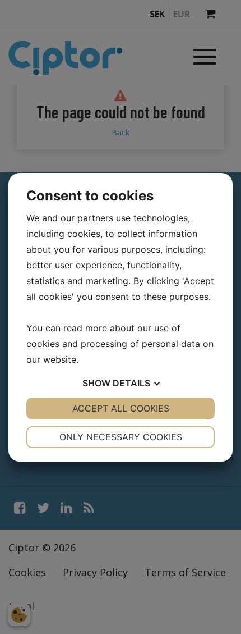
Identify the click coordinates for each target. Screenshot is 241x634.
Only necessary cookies (120, 437)
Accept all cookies (120, 408)
